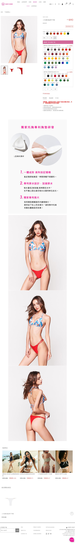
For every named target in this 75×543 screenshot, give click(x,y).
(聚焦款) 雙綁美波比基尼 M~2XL (52, 45)
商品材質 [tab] (51, 98)
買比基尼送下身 (69, 26)
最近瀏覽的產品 (6, 487)
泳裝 (2, 12)
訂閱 (17, 530)
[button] (71, 464)
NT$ (50, 4)
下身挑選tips (7, 12)
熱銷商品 (5, 448)
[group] (11, 464)
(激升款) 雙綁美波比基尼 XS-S (51, 72)
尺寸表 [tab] (56, 98)
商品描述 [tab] (45, 98)
